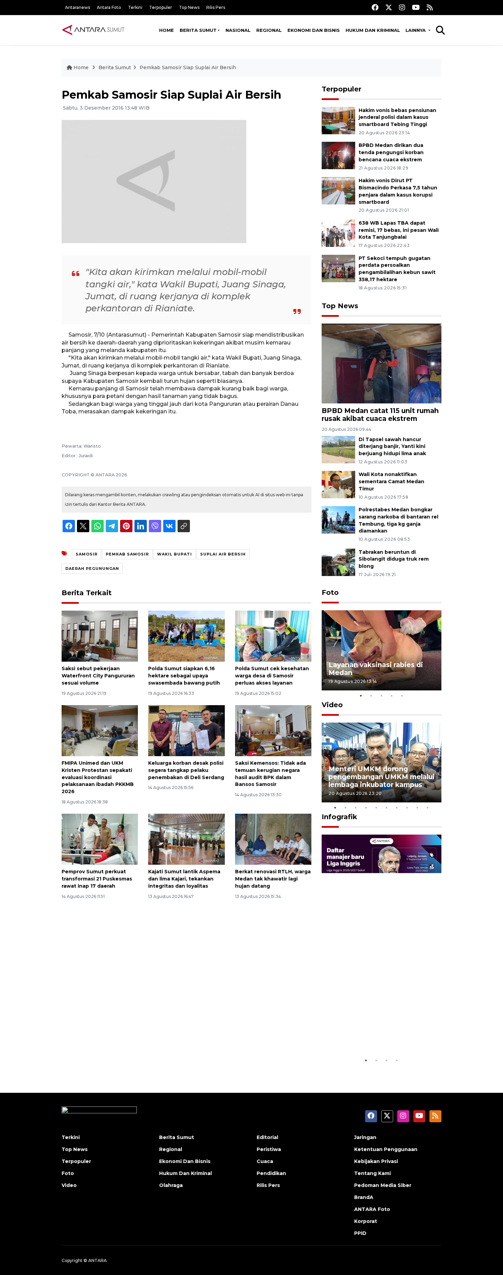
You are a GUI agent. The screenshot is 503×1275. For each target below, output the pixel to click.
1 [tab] (361, 695)
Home (166, 30)
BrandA (363, 1197)
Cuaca (265, 1161)
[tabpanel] (381, 650)
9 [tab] (417, 807)
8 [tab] (407, 807)
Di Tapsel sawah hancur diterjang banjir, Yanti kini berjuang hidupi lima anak (392, 446)
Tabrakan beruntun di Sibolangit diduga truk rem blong (394, 559)
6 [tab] (386, 807)
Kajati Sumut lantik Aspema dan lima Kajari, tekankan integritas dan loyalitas (184, 878)
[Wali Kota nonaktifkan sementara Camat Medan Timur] (338, 484)
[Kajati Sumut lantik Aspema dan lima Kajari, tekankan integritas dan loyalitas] (186, 839)
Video (332, 705)
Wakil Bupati (174, 554)
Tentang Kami (372, 1173)
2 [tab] (371, 695)
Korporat (365, 1221)
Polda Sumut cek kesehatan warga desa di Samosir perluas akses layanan (272, 675)
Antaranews (77, 7)
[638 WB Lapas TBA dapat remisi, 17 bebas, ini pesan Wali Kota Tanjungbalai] (338, 232)
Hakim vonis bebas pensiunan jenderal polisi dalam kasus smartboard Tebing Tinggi (397, 117)
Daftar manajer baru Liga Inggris (371, 1033)
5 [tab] (402, 695)
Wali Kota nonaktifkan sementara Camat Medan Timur (391, 481)
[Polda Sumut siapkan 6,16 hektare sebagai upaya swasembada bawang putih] (186, 636)
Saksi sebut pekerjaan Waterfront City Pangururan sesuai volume (98, 675)
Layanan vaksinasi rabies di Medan (375, 669)
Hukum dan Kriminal (373, 30)
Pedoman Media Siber (382, 1185)
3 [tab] (381, 695)
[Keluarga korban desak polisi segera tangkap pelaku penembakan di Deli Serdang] (186, 730)
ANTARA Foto (372, 1209)
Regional (269, 30)
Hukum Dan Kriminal (185, 1173)
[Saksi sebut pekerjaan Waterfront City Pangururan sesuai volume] (100, 636)
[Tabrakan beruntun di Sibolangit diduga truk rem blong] (338, 562)
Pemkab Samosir (127, 554)
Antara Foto (109, 7)
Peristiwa (269, 1149)
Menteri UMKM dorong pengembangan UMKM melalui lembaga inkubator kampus (381, 777)
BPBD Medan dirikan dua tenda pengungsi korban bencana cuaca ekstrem (391, 152)
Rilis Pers (215, 7)
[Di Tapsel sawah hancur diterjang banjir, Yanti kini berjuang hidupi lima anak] (338, 449)
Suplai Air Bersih (223, 554)
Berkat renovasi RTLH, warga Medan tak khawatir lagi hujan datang (273, 878)
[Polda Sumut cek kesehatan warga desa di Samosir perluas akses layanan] (273, 636)
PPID (360, 1233)
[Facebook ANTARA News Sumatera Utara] (375, 7)
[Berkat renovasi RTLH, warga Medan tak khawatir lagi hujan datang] (273, 839)
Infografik (339, 817)
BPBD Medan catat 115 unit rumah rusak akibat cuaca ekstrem (380, 415)
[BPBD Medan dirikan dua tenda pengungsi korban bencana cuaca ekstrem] (338, 155)
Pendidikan (271, 1173)
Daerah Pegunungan (92, 568)
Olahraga (171, 1185)
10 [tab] (427, 807)
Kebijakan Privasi (376, 1161)
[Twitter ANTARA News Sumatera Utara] (388, 7)
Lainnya (416, 30)
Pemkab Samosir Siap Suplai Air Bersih (188, 67)
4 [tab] (391, 695)
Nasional (237, 30)
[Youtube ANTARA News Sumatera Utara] (416, 7)
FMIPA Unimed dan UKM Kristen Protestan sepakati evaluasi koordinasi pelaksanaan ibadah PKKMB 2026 (98, 777)
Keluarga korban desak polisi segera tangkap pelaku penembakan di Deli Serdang (186, 770)
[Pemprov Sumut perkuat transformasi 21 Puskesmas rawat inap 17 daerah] (100, 839)
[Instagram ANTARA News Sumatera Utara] (402, 7)
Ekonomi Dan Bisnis (313, 30)
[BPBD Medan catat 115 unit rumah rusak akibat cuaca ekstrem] (381, 363)
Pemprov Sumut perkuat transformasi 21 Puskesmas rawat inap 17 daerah (97, 878)
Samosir (87, 554)
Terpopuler (160, 7)
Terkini (135, 7)
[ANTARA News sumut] (96, 30)
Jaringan (365, 1137)
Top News (189, 7)
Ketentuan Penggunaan (385, 1149)
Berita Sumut (198, 30)
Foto (330, 592)
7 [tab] (397, 807)
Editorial (267, 1137)
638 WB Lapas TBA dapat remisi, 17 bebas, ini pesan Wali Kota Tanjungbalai (399, 230)
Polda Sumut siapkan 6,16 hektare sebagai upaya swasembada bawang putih (184, 675)
